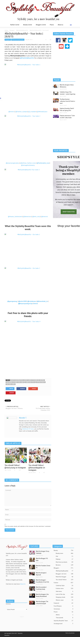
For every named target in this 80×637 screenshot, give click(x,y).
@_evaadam (32, 112)
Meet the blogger (64, 577)
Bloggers (7, 39)
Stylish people (41, 382)
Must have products (64, 562)
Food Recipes (63, 606)
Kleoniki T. (23, 418)
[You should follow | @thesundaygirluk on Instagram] (40, 455)
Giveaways (63, 609)
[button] (73, 24)
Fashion (63, 582)
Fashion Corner (14, 25)
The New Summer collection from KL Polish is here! (67, 101)
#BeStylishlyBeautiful (18, 39)
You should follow (64, 579)
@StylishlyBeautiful (27, 58)
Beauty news (64, 553)
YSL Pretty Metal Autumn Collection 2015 (43, 409)
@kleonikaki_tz (42, 301)
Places (51, 25)
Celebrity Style (64, 585)
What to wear (64, 600)
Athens (64, 615)
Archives (8, 604)
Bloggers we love (64, 574)
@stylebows (32, 301)
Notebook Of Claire (28, 429)
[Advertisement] (28, 372)
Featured (63, 603)
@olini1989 (22, 301)
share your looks (19, 382)
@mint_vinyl (36, 216)
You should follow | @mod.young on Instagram (15, 466)
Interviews (64, 591)
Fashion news (64, 588)
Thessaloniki (64, 617)
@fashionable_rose (43, 163)
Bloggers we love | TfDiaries (14, 408)
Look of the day (64, 594)
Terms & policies (69, 633)
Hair (64, 556)
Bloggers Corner (40, 25)
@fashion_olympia (21, 112)
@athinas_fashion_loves (28, 163)
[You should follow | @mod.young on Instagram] (16, 455)
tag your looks (10, 384)
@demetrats (27, 216)
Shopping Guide (64, 597)
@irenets (11, 112)
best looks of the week (31, 380)
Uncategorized (63, 623)
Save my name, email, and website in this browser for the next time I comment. (28, 526)
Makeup (64, 559)
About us (60, 25)
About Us (22, 584)
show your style (30, 382)
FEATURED (34, 546)
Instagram (9, 382)
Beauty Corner (27, 25)
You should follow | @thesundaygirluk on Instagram (36, 467)
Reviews (64, 565)
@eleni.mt (44, 216)
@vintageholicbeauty (28, 165)
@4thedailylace (42, 112)
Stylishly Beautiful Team (63, 620)
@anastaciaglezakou (12, 163)
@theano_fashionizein (15, 216)
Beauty (63, 550)
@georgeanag (12, 301)
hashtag (42, 380)
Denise (35, 303)
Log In (22, 617)
